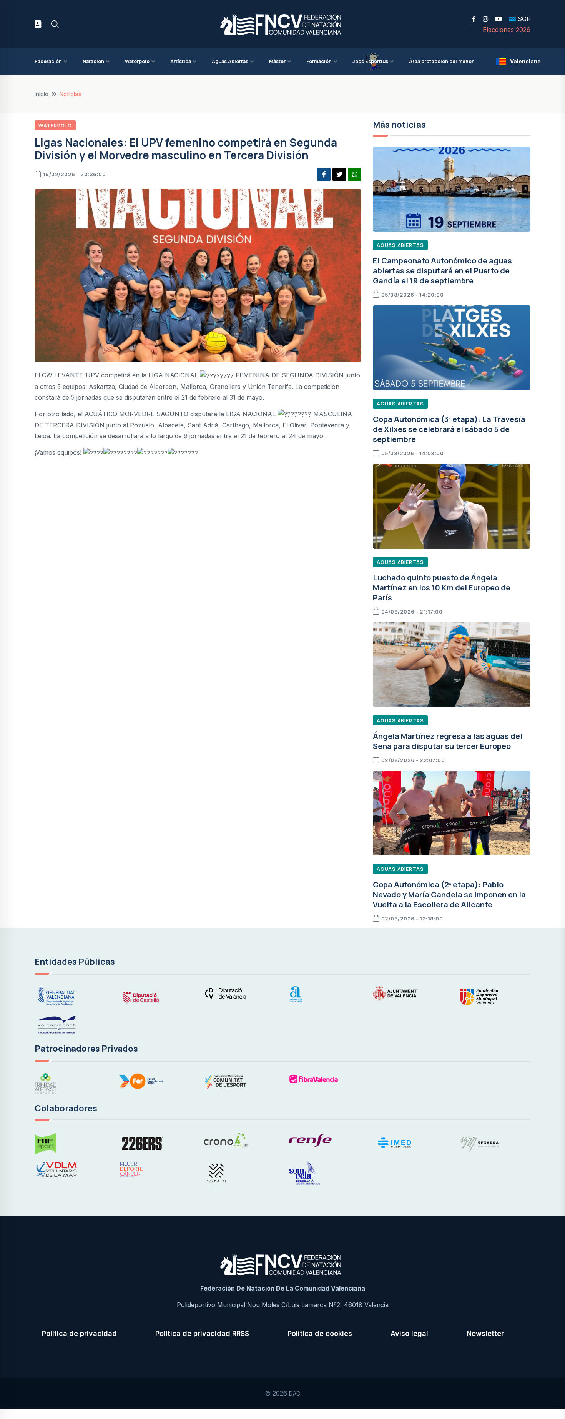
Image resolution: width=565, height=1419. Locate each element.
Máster (277, 61)
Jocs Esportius (370, 61)
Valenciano (520, 61)
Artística (180, 61)
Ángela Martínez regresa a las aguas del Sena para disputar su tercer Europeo (447, 741)
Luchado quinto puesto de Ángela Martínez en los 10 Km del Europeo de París (441, 587)
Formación (319, 61)
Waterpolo (137, 61)
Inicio (41, 94)
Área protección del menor (441, 61)
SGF (523, 19)
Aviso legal (409, 1333)
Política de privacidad (79, 1333)
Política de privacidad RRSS (202, 1333)
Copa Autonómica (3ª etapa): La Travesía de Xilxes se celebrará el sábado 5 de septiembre (449, 429)
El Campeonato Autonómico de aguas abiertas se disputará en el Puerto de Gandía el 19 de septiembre (442, 270)
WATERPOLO (55, 125)
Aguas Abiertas (230, 61)
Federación (48, 61)
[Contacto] (38, 24)
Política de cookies (319, 1333)
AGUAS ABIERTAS (400, 245)
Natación (93, 61)
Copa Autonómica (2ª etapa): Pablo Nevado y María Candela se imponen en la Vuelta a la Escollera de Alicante (449, 894)
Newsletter (485, 1333)
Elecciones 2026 (506, 29)
